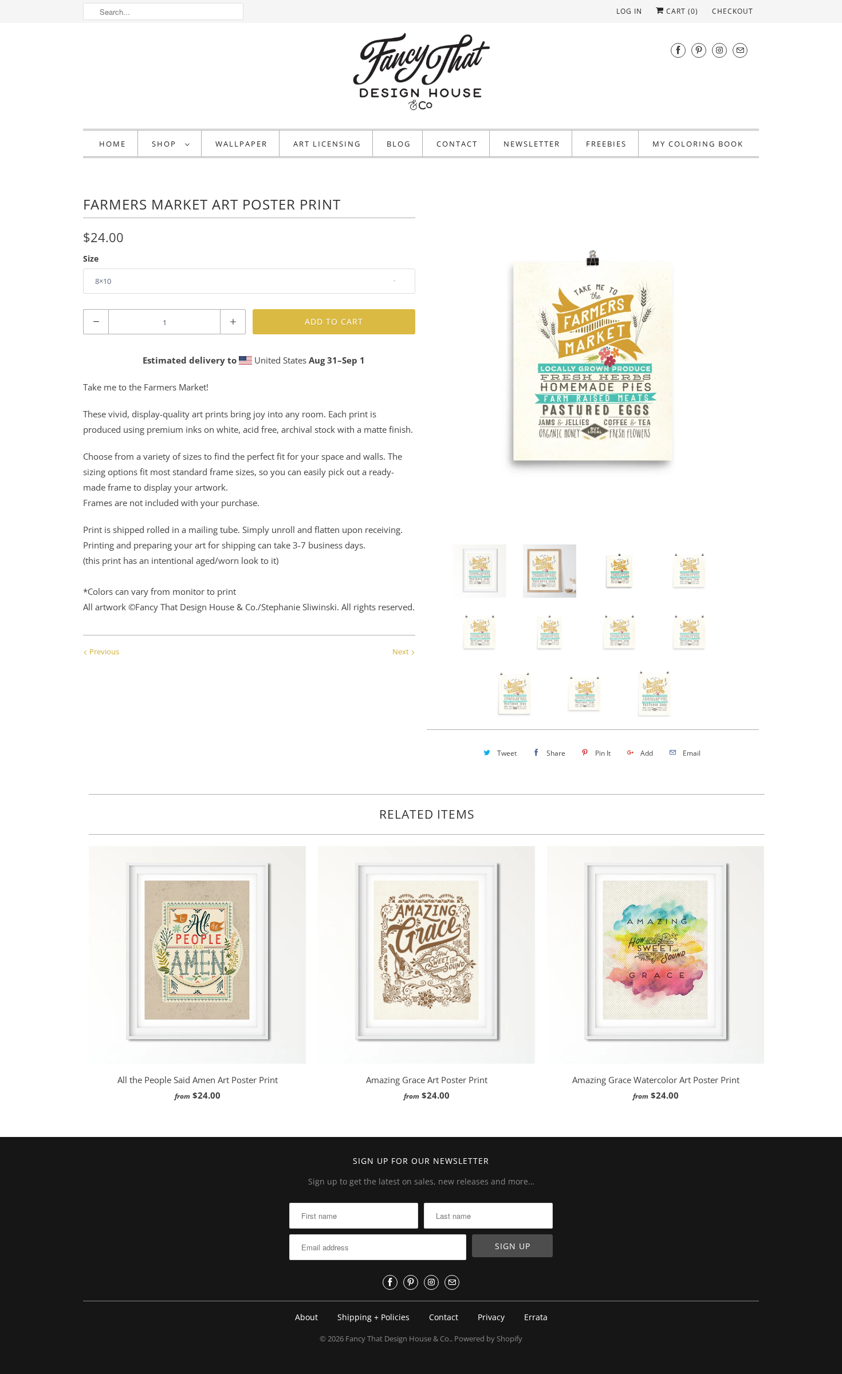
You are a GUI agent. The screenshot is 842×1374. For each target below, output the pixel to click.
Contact (457, 144)
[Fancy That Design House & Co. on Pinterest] (698, 50)
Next (401, 651)
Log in (629, 11)
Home (112, 144)
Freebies (606, 144)
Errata (536, 1317)
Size (91, 258)
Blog (399, 144)
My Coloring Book (697, 144)
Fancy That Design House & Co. (398, 1338)
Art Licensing (327, 144)
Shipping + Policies (373, 1317)
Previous (103, 651)
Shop (165, 144)
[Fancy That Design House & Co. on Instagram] (719, 50)
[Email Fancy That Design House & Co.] (740, 50)
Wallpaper (241, 144)
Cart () (681, 11)
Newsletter (531, 144)
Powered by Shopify (488, 1338)
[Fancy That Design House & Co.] (421, 74)
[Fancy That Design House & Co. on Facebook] (678, 50)
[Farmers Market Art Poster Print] (593, 361)
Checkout (732, 11)
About (306, 1317)
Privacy (491, 1317)
